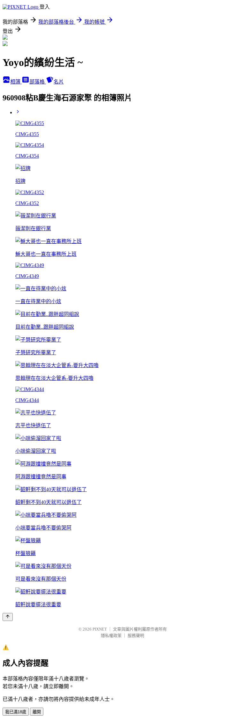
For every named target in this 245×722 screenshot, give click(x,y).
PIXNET (100, 629)
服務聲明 (136, 635)
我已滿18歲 (15, 712)
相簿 (16, 81)
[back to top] (8, 617)
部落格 (37, 81)
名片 (59, 81)
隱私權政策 (111, 635)
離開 (37, 712)
